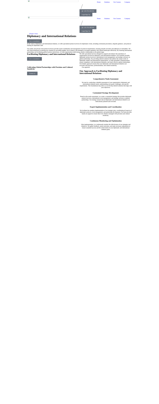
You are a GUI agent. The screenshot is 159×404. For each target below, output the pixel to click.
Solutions (107, 2)
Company (127, 2)
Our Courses (117, 2)
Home (99, 2)
